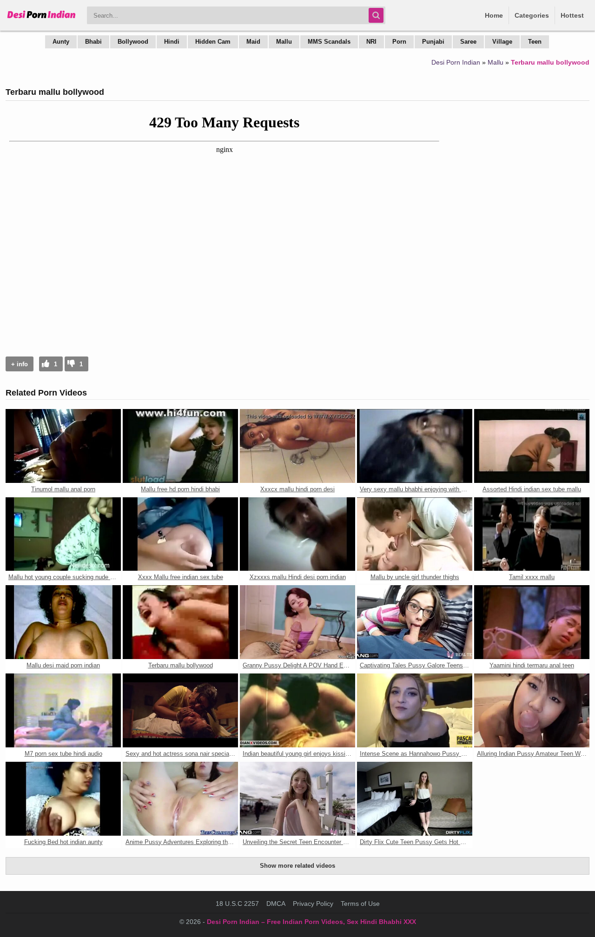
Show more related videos (297, 865)
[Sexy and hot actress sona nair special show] (180, 710)
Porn (399, 41)
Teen (535, 41)
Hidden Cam (213, 41)
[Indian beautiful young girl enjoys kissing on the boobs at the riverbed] (297, 710)
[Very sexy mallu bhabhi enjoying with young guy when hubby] (414, 446)
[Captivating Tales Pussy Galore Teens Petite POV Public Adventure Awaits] (414, 622)
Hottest (572, 15)
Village (502, 41)
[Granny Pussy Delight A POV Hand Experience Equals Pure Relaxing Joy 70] (297, 622)
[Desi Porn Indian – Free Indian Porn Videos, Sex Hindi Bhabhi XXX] (42, 18)
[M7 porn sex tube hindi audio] (63, 710)
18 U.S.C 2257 (237, 903)
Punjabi (433, 41)
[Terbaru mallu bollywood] (180, 622)
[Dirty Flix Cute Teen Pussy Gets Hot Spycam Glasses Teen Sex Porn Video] (414, 799)
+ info (19, 364)
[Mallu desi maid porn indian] (63, 622)
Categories (532, 15)
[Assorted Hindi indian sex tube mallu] (531, 446)
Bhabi (93, 41)
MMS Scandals (329, 41)
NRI (371, 41)
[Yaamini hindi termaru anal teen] (531, 622)
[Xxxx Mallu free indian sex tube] (180, 534)
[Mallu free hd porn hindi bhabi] (180, 446)
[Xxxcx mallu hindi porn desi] (297, 446)
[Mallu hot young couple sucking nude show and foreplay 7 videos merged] (63, 534)
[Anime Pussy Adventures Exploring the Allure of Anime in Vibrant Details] (180, 799)
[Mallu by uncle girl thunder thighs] (414, 534)
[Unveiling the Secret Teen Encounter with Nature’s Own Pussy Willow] (297, 799)
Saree (468, 41)
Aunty (61, 41)
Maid (253, 41)
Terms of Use (360, 903)
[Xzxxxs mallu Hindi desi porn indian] (297, 534)
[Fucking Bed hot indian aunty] (63, 799)
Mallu (284, 41)
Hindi (171, 41)
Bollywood (133, 41)
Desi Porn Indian (455, 62)
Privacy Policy (313, 903)
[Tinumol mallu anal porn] (63, 446)
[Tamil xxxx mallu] (531, 534)
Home (494, 15)
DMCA (275, 903)
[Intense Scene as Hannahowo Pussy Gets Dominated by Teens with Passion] (414, 710)
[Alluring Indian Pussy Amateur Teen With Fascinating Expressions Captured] (531, 710)
